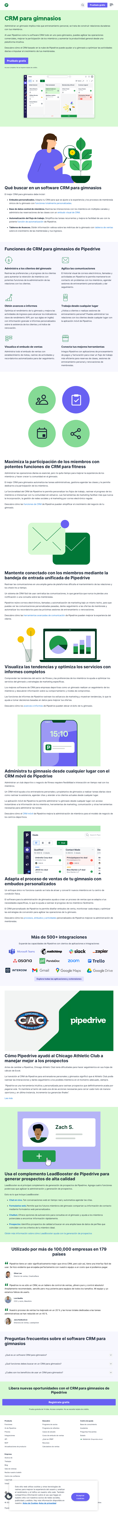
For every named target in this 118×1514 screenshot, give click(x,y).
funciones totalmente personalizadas (53, 203)
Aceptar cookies (80, 1497)
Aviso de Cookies (30, 1503)
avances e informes (33, 706)
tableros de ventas (104, 227)
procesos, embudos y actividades (40, 918)
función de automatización (31, 221)
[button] (9, 1496)
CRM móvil (28, 813)
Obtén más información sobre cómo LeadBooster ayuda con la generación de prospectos (48, 1233)
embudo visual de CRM (69, 212)
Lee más (9, 1098)
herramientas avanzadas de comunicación (44, 615)
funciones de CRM (33, 504)
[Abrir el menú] (111, 5)
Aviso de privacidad (47, 1503)
